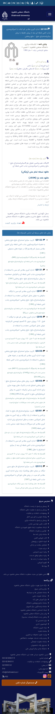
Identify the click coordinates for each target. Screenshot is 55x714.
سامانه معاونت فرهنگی (39, 641)
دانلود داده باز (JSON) (39, 178)
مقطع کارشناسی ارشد (40, 50)
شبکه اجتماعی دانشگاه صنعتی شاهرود (33, 610)
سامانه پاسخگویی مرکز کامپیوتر (36, 606)
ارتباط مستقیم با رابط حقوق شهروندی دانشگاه (31, 527)
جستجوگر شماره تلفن (25, 682)
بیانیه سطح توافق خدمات (38, 555)
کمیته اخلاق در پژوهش (39, 541)
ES (17, 3)
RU (22, 3)
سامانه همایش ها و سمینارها (37, 592)
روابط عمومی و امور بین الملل (37, 516)
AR (8, 3)
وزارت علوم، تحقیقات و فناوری (36, 634)
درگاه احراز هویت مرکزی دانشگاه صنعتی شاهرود (30, 585)
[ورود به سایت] (32, 3)
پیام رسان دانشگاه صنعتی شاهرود (35, 613)
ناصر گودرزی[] (38, 67)
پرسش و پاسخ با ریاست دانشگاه (35, 506)
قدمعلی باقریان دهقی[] (22, 68)
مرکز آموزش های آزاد (40, 599)
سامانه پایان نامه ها (40, 534)
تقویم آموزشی (42, 562)
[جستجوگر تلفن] (36, 3)
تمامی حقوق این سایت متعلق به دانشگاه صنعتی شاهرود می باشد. (25, 574)
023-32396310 (7, 661)
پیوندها (44, 566)
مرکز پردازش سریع (41, 589)
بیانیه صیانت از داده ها (39, 559)
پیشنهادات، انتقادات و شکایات (36, 513)
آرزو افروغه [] (40, 65)
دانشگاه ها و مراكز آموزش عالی (36, 648)
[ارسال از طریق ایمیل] (10, 60)
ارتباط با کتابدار (43, 204)
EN (4, 3)
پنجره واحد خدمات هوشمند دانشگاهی (33, 638)
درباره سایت (42, 548)
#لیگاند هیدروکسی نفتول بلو (37, 163)
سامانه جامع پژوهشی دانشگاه (36, 603)
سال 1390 (27, 50)
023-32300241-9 (8, 658)
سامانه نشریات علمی (39, 596)
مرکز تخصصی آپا (41, 620)
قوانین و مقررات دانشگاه (37, 530)
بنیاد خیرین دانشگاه (40, 627)
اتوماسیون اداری (41, 624)
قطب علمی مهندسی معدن (37, 524)
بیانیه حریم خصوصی (40, 552)
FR (13, 3)
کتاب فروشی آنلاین (40, 538)
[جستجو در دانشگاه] (28, 3)
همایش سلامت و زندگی (38, 545)
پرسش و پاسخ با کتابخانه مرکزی (36, 520)
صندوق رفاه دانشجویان (39, 645)
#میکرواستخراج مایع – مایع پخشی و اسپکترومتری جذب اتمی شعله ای (28, 164)
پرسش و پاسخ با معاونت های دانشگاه (33, 509)
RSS (6, 676)
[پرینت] (13, 60)
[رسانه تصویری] (41, 3)
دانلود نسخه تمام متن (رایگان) (35, 172)
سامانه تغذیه (42, 631)
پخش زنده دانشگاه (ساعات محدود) (34, 617)
